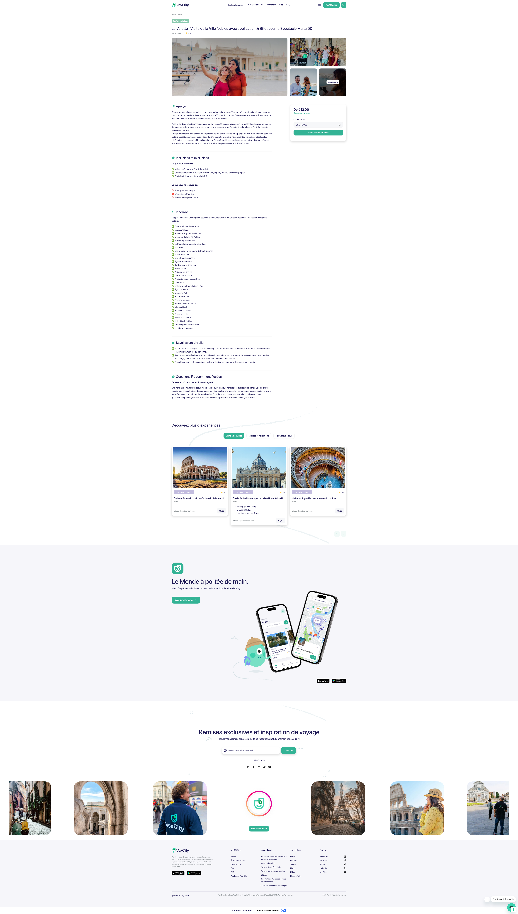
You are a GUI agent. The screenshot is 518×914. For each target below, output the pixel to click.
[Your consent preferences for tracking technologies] (513, 909)
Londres (293, 860)
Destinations (271, 5)
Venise (293, 864)
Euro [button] (186, 895)
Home (174, 15)
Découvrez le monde (184, 600)
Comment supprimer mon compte (274, 885)
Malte (180, 15)
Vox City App (331, 5)
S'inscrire (288, 750)
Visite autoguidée (234, 435)
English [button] (176, 895)
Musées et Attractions (259, 435)
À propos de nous (255, 5)
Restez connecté (259, 828)
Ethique (264, 875)
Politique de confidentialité (271, 867)
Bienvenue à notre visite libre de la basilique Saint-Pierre (274, 857)
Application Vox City (239, 876)
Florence (293, 868)
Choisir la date (299, 119)
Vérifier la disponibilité (318, 132)
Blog (281, 5)
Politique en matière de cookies (273, 871)
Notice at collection (242, 910)
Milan (292, 872)
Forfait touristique (284, 435)
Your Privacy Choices (268, 910)
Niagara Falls (295, 876)
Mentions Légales (268, 863)
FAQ (288, 5)
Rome (292, 856)
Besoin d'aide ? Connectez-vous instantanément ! (273, 880)
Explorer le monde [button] (235, 5)
